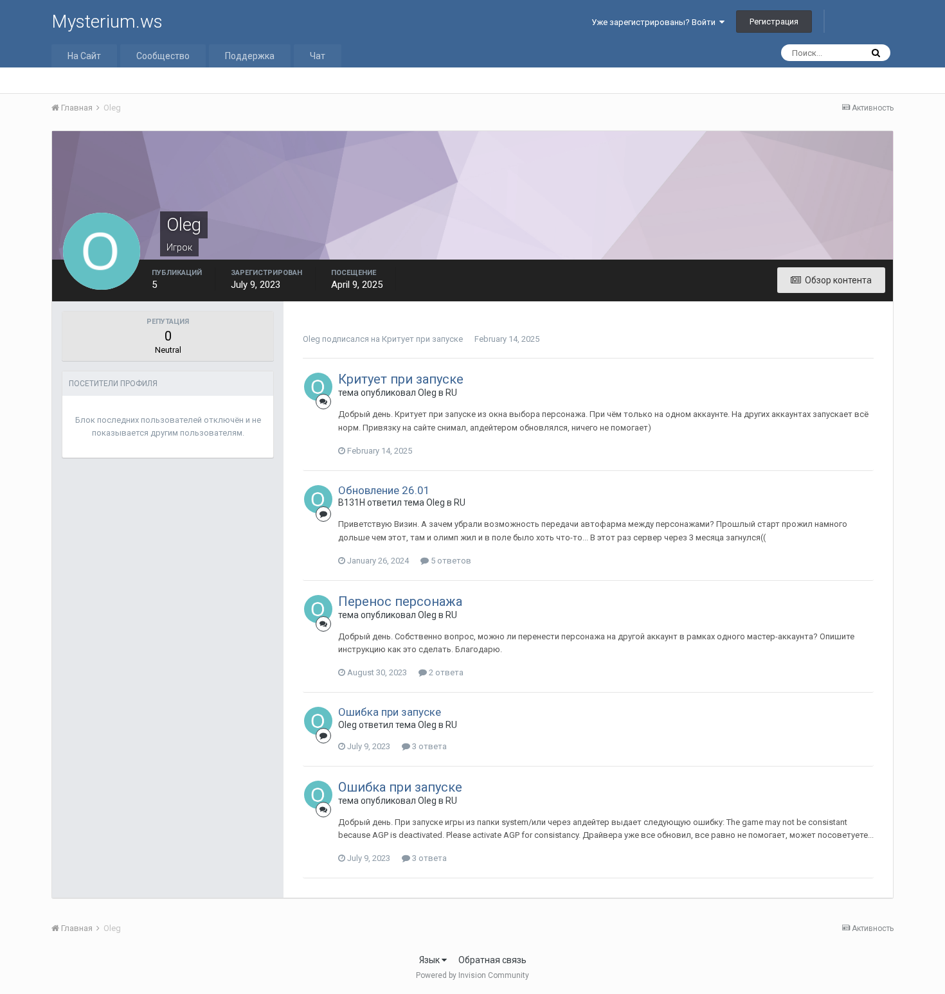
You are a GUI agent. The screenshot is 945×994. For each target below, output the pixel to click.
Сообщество (163, 56)
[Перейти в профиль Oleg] (318, 387)
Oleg (311, 339)
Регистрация (774, 21)
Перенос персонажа (400, 601)
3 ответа (428, 746)
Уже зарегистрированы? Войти (655, 22)
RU (451, 392)
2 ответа (445, 672)
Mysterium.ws (107, 21)
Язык (430, 960)
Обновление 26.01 (384, 490)
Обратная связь (492, 960)
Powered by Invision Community (472, 975)
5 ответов (450, 560)
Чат (317, 56)
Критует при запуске (422, 339)
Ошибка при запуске (389, 712)
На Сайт (84, 56)
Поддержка (249, 56)
